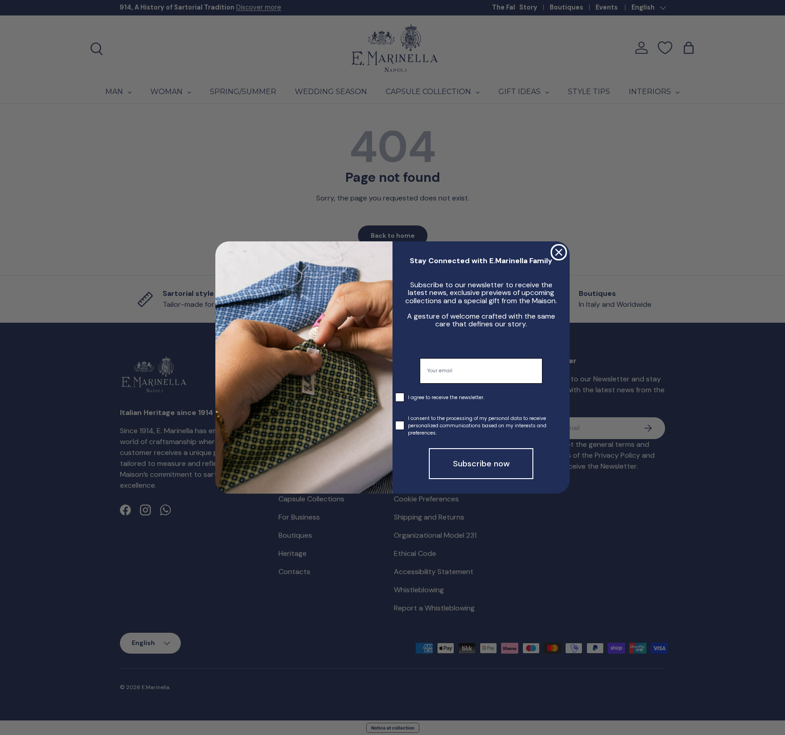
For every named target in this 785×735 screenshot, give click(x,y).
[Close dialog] (558, 252)
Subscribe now (481, 463)
